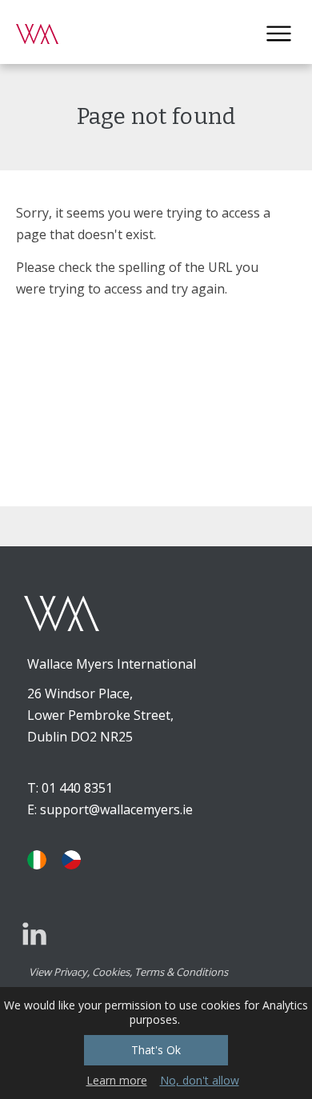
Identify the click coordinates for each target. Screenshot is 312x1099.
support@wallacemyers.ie (116, 809)
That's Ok (156, 1049)
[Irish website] (36, 859)
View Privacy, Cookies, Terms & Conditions (128, 972)
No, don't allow (199, 1080)
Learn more (116, 1080)
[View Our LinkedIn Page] (34, 933)
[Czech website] (71, 859)
